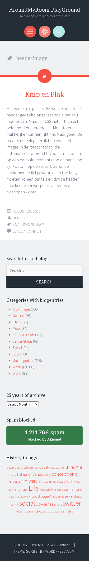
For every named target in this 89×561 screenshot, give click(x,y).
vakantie (21, 511)
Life (15, 322)
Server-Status (22, 341)
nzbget (35, 496)
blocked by (49, 437)
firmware (29, 481)
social (27, 503)
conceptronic (64, 474)
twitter (71, 503)
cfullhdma (72, 467)
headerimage (33, 224)
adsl (19, 467)
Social (17, 347)
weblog (37, 511)
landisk (23, 489)
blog (53, 467)
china (47, 475)
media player (61, 489)
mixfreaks (75, 489)
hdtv (69, 481)
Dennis (19, 218)
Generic (18, 315)
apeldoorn (28, 467)
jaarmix (12, 489)
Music (17, 328)
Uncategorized (23, 360)
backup (38, 467)
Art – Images (21, 309)
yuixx (69, 511)
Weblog (18, 367)
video (30, 511)
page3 (46, 496)
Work (17, 373)
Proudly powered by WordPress (41, 545)
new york (25, 496)
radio (54, 496)
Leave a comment (28, 231)
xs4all (62, 511)
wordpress (50, 511)
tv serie (58, 504)
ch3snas (35, 474)
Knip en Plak (44, 94)
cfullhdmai (20, 474)
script (61, 496)
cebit (58, 467)
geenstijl (53, 481)
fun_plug (43, 481)
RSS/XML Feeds (23, 335)
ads (16, 224)
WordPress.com (60, 551)
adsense (11, 467)
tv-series (46, 504)
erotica (15, 481)
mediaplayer (46, 489)
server (69, 496)
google (62, 481)
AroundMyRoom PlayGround (44, 9)
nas (17, 496)
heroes (76, 481)
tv (37, 504)
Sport (17, 354)
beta (47, 467)
